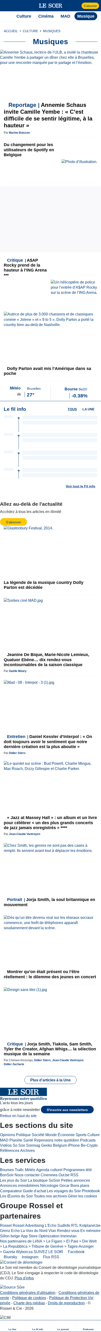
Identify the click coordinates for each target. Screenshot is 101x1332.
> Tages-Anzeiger (79, 1246)
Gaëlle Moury (18, 671)
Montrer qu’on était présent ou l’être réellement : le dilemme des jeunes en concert (50, 974)
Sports (81, 1135)
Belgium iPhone (66, 1145)
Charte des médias (29, 1303)
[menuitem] (12, 1326)
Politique (23, 1135)
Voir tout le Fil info (80, 486)
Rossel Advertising (28, 1225)
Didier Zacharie (14, 1064)
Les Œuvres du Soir (16, 1196)
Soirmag (33, 1145)
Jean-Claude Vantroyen (24, 834)
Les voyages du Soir (64, 1191)
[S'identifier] (77, 6)
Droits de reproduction (66, 1303)
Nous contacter (27, 1175)
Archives (27, 1151)
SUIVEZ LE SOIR (48, 1252)
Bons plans (79, 1186)
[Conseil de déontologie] (21, 1262)
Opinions (7, 1135)
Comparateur (11, 1191)
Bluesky (10, 1257)
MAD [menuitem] (65, 16)
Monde (51, 1135)
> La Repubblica (13, 1246)
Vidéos (6, 1145)
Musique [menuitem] (85, 16)
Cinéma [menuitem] (46, 16)
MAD (4, 1140)
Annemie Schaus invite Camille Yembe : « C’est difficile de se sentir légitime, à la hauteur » (48, 115)
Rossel (6, 1225)
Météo (30, 1170)
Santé (28, 1140)
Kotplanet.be (90, 1225)
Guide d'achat (34, 1191)
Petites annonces (75, 1180)
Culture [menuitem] (23, 16)
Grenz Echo (10, 1231)
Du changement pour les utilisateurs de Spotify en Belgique (29, 149)
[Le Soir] (50, 5)
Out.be (64, 1175)
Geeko (46, 1145)
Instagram (29, 1257)
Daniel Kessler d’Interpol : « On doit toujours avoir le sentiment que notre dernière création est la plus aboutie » (48, 741)
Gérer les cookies (82, 1196)
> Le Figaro (52, 1241)
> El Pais (70, 1241)
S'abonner (90, 6)
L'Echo (50, 1225)
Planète (15, 1140)
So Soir (19, 1145)
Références (9, 1151)
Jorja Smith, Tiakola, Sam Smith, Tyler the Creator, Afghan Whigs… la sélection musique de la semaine (50, 1049)
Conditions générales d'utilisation (27, 1293)
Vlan (52, 1231)
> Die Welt (88, 1241)
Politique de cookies (29, 1298)
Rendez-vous (68, 1231)
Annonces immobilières (19, 1186)
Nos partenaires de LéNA (21, 1241)
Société (38, 1135)
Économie (66, 1135)
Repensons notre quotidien (56, 1140)
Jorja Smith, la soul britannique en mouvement (49, 902)
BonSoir (7, 1175)
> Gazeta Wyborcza (16, 1252)
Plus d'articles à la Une (50, 1080)
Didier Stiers (17, 753)
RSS (74, 1175)
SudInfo (63, 1225)
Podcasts (88, 1140)
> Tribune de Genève (45, 1246)
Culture (93, 1135)
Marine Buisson (19, 132)
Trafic (19, 1170)
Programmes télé (77, 1170)
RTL (74, 1225)
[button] (6, 5)
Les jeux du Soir (13, 1180)
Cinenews (49, 1175)
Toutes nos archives (50, 1196)
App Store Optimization (40, 1236)
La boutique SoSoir (44, 1180)
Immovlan (68, 1236)
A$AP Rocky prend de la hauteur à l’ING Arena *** (25, 267)
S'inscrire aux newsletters (67, 1110)
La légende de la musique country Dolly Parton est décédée (43, 585)
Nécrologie (49, 1186)
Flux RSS (50, 1257)
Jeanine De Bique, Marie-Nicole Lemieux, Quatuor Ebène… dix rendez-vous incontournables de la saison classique (46, 659)
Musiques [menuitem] (51, 31)
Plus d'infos (24, 1278)
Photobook (91, 1191)
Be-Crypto (89, 1145)
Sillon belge (10, 1236)
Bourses (7, 1170)
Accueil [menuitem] (11, 31)
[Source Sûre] (12, 1287)
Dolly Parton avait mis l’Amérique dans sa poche (47, 371)
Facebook (76, 1252)
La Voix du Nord (34, 1231)
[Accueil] (6, 16)
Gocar (64, 1186)
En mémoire (90, 1231)
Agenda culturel (49, 1170)
